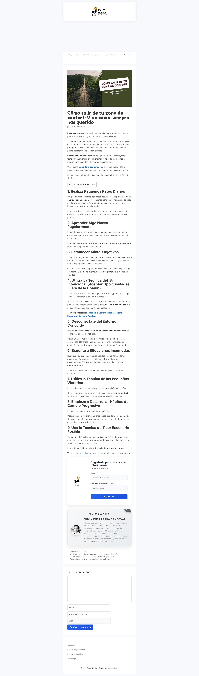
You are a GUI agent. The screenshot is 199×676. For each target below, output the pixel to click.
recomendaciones (82, 554)
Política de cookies (75, 654)
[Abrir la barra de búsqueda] (99, 61)
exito (72, 554)
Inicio (70, 55)
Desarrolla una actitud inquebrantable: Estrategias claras (92, 557)
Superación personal (78, 552)
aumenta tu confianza (89, 167)
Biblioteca (127, 55)
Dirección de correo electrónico (103, 483)
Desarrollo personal (91, 55)
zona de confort (112, 554)
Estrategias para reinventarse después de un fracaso (90, 559)
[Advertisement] (99, 36)
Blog (77, 55)
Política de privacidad (76, 650)
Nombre (94, 473)
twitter (109, 453)
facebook (79, 453)
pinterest (99, 453)
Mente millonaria (111, 55)
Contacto (71, 645)
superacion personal (97, 554)
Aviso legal (71, 659)
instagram (89, 453)
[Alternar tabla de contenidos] (92, 184)
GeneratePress (113, 668)
